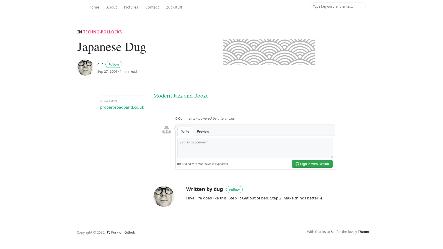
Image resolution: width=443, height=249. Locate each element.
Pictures (131, 7)
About (111, 7)
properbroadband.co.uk (122, 107)
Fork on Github (122, 232)
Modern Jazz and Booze (181, 96)
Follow (113, 64)
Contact (152, 7)
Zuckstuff (174, 7)
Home (94, 7)
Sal (333, 231)
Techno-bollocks (102, 32)
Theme (363, 231)
